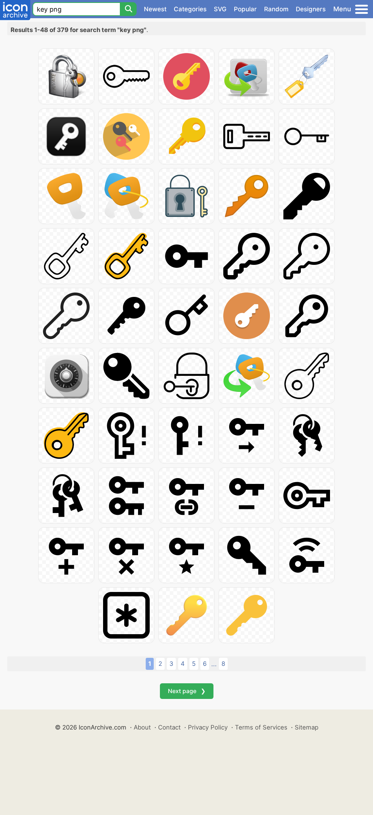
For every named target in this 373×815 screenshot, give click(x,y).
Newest (155, 9)
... (214, 664)
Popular (245, 9)
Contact (169, 727)
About (142, 727)
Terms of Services (261, 727)
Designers (311, 9)
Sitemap (306, 727)
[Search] (128, 9)
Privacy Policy (208, 727)
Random (276, 9)
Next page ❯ (186, 691)
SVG (220, 9)
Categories (190, 9)
